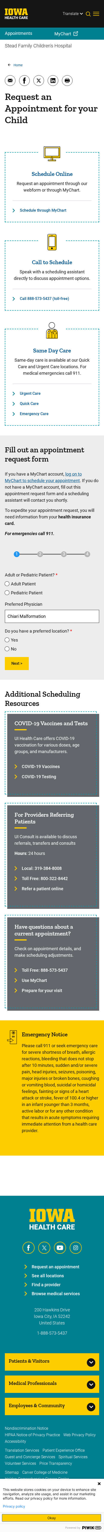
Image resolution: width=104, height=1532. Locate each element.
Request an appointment (55, 1266)
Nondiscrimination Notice (26, 1428)
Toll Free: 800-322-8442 (45, 878)
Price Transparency (55, 1463)
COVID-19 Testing (39, 776)
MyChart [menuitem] (62, 33)
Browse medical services (56, 1293)
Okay (51, 1518)
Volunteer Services (20, 1463)
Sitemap (12, 1472)
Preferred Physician (23, 604)
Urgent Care (30, 393)
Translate (71, 13)
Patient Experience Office (64, 1450)
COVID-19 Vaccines (41, 766)
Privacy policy (14, 1506)
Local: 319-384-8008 (42, 868)
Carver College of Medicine (44, 1472)
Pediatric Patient (27, 592)
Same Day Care (52, 350)
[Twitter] (44, 1248)
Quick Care (29, 403)
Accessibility (15, 1441)
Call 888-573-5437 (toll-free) (44, 298)
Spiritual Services (73, 1457)
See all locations (48, 1275)
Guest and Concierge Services (30, 1457)
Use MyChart (34, 980)
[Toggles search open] (89, 13)
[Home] (19, 14)
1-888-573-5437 (52, 1333)
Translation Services (22, 1450)
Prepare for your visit (42, 990)
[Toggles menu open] (96, 13)
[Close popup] (99, 1484)
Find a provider (46, 1284)
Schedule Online (52, 173)
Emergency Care (34, 413)
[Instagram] (76, 1248)
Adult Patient (23, 583)
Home (18, 65)
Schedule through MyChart (43, 210)
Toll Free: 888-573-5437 (45, 970)
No (13, 648)
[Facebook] (28, 1248)
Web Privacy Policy (79, 1435)
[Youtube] (60, 1248)
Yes (14, 640)
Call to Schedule (52, 262)
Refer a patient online (42, 888)
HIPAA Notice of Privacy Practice (32, 1435)
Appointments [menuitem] (18, 33)
